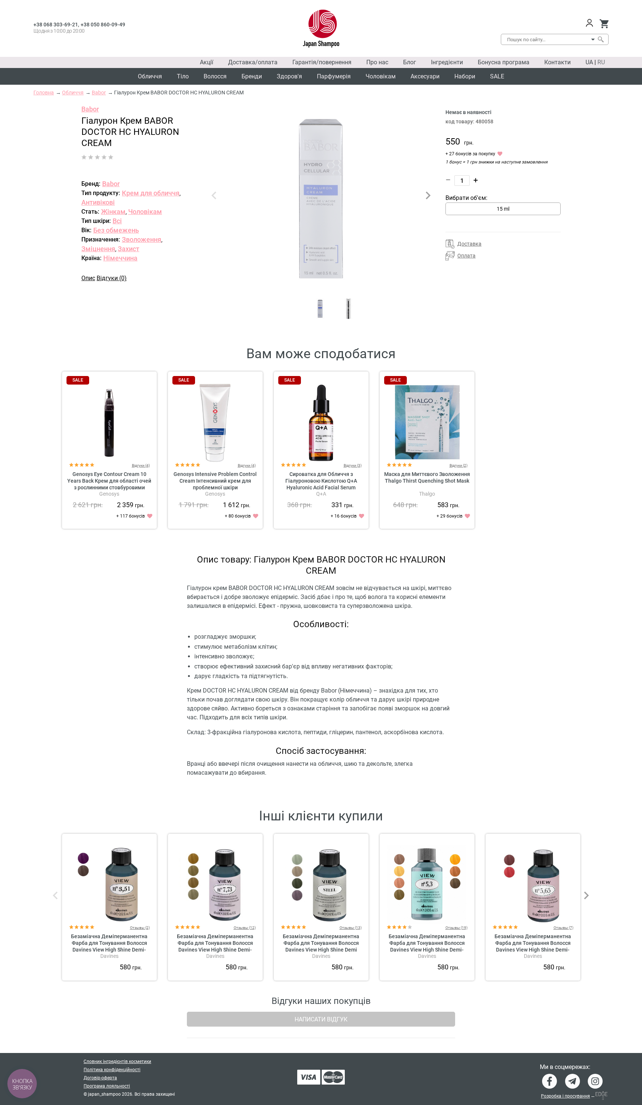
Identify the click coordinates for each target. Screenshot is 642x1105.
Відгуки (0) (112, 278)
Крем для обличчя (150, 193)
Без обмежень (116, 230)
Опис (88, 278)
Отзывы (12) (245, 928)
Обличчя (150, 76)
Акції (206, 62)
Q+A (321, 494)
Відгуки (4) (141, 465)
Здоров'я (289, 76)
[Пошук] (600, 39)
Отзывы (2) (140, 928)
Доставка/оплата (253, 62)
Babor (90, 109)
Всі (117, 221)
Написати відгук (321, 1019)
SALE (497, 76)
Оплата (466, 256)
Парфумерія (334, 76)
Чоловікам (381, 76)
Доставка (469, 244)
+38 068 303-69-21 (55, 24)
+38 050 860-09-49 (103, 24)
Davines (109, 956)
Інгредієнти (447, 62)
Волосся (215, 76)
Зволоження (141, 239)
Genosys (109, 494)
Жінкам (113, 212)
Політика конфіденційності (112, 1069)
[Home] (321, 29)
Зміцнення (98, 249)
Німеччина (120, 258)
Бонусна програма (503, 62)
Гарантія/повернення (321, 62)
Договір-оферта (100, 1078)
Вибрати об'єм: (466, 197)
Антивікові (98, 202)
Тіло (183, 76)
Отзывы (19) (456, 928)
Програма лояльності (107, 1086)
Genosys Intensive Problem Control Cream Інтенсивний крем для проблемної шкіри (215, 480)
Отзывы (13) (350, 928)
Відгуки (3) (352, 465)
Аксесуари (425, 76)
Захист (128, 249)
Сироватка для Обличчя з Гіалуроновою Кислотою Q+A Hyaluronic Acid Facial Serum (321, 480)
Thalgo (427, 494)
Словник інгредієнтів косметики (117, 1061)
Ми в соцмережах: (565, 1067)
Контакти (557, 62)
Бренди (251, 76)
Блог (409, 62)
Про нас (377, 62)
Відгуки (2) (458, 465)
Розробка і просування (565, 1096)
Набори (464, 76)
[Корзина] (604, 23)
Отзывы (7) (563, 928)
